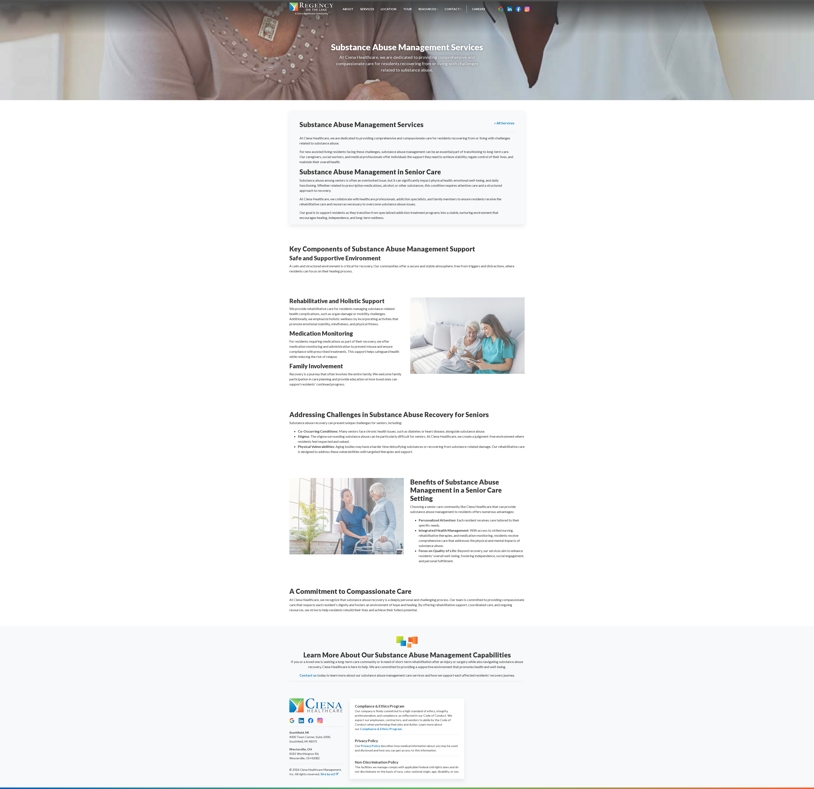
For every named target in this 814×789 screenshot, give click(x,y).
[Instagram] (527, 9)
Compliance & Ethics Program (381, 729)
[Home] (311, 9)
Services (367, 9)
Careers (478, 9)
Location (388, 9)
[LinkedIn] (509, 9)
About (348, 9)
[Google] (501, 9)
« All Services (504, 123)
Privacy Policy (370, 746)
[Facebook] (518, 9)
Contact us (308, 675)
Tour (407, 9)
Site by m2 (328, 774)
